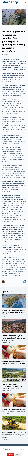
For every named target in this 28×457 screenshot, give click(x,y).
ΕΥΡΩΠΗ (3, 28)
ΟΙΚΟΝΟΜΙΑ (8, 28)
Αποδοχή (11, 454)
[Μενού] (25, 2)
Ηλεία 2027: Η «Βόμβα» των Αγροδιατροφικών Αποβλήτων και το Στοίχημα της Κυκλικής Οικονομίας (12, 386)
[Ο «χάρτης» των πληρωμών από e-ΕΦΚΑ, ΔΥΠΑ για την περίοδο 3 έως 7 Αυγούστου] (14, 352)
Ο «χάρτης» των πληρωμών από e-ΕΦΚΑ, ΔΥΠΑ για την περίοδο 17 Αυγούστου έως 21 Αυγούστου (14, 312)
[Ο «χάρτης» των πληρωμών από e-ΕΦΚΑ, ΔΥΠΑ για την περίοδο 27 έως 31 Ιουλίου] (14, 400)
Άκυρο (17, 454)
